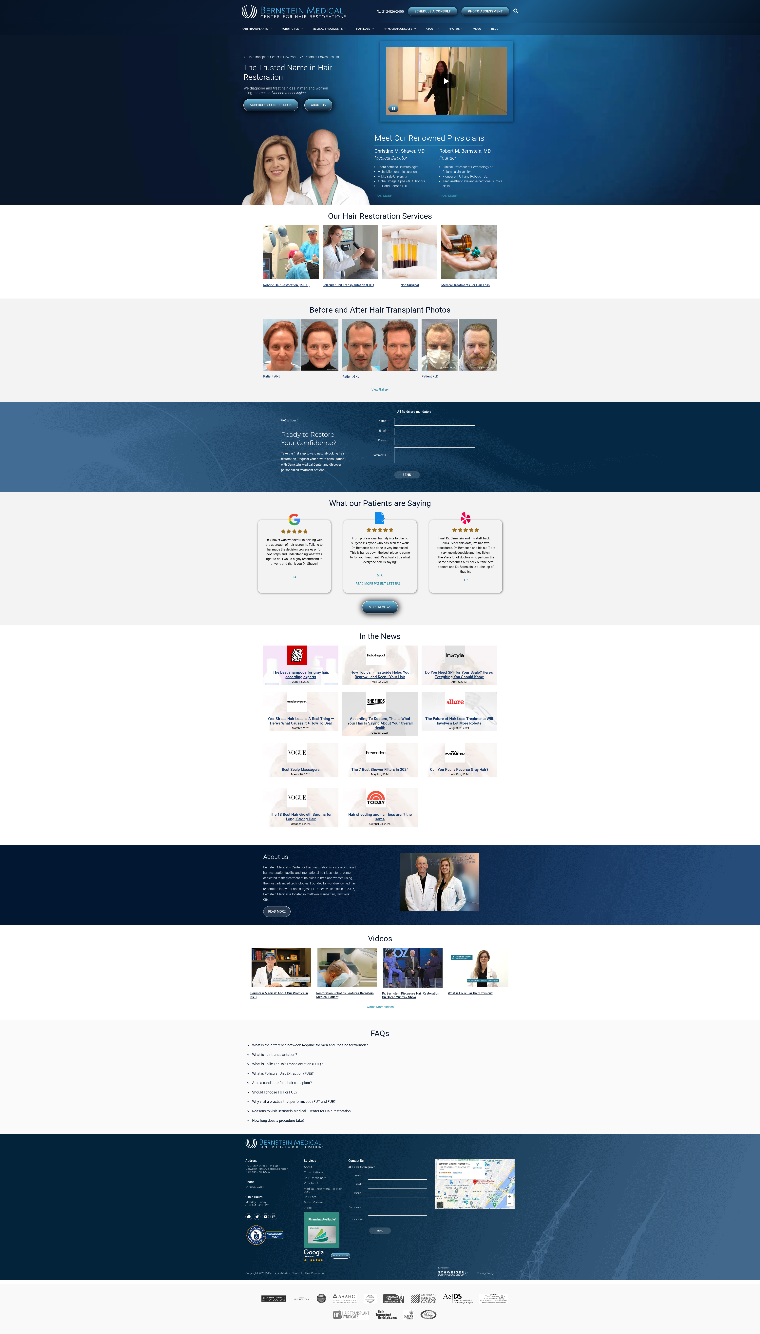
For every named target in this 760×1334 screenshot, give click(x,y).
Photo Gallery (313, 1202)
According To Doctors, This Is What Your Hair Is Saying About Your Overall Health (380, 723)
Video (308, 1207)
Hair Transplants (315, 1177)
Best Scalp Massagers (301, 769)
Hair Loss (310, 1196)
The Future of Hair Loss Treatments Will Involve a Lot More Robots (459, 720)
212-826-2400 (393, 11)
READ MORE (383, 196)
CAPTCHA (357, 1219)
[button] (516, 12)
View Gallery (380, 389)
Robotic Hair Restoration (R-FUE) (286, 285)
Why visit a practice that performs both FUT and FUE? (294, 1102)
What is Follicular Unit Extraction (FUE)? (283, 1073)
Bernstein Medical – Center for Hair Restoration (296, 867)
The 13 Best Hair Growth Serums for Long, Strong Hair (301, 816)
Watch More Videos (380, 1007)
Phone (383, 440)
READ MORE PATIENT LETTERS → (380, 584)
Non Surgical (410, 285)
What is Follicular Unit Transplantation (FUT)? (287, 1064)
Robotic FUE (312, 1183)
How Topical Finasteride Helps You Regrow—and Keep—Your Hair (380, 674)
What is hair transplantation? (274, 1055)
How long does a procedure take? (278, 1121)
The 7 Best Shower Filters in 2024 (380, 769)
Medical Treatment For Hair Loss (323, 1190)
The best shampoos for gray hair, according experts (301, 674)
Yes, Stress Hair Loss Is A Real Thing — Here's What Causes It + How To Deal (301, 720)
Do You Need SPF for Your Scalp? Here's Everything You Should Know (459, 674)
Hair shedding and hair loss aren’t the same (380, 816)
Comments (380, 455)
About (308, 1167)
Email (384, 430)
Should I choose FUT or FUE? (274, 1092)
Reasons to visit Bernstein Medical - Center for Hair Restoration (301, 1111)
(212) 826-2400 (254, 1187)
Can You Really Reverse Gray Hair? (459, 769)
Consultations (313, 1172)
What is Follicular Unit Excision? (470, 993)
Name (384, 421)
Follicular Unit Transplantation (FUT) (348, 285)
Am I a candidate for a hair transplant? (282, 1083)
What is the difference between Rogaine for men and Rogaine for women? (310, 1045)
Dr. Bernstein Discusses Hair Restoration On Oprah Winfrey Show (410, 995)
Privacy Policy (485, 1273)
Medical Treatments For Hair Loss (465, 285)
